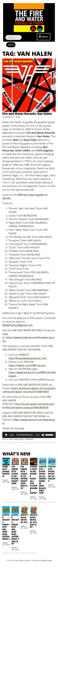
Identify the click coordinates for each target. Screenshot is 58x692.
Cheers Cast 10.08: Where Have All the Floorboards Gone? (33, 479)
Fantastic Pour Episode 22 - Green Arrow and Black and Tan (42, 479)
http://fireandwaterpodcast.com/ (28, 358)
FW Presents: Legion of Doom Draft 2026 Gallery (24, 477)
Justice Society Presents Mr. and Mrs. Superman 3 (6, 526)
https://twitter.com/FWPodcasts (27, 365)
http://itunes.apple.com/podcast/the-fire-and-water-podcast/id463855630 (28, 405)
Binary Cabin (47, 560)
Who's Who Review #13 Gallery (33, 520)
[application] (29, 435)
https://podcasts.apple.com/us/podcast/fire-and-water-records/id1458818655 (28, 390)
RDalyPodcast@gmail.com (17, 325)
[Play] (6, 434)
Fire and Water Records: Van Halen (27, 113)
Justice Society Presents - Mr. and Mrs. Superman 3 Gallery (15, 529)
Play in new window (16, 439)
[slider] (49, 434)
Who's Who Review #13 (24, 518)
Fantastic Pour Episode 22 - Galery (52, 473)
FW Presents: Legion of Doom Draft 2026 (15, 475)
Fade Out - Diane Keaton (5, 471)
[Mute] (43, 434)
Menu (44, 36)
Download (29, 439)
